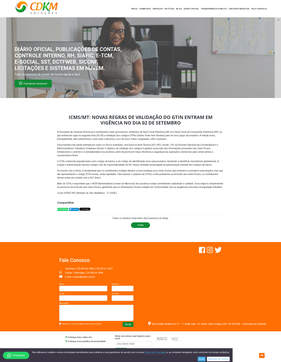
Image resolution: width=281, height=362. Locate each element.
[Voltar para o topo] (261, 355)
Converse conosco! (35, 83)
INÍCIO (134, 8)
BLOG (179, 8)
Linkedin (74, 209)
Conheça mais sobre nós (79, 337)
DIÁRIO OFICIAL (191, 8)
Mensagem (64, 303)
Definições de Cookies (218, 359)
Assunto (115, 293)
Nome (61, 284)
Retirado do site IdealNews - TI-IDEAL (96, 193)
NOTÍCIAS (169, 8)
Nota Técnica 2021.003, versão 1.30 (155, 144)
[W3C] (175, 339)
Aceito (201, 359)
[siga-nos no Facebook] (202, 251)
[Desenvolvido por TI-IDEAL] (162, 339)
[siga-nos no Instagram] (210, 251)
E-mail (61, 293)
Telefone (115, 284)
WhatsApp (64, 209)
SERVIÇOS (158, 8)
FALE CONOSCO (259, 8)
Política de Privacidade (155, 352)
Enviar (128, 324)
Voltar (141, 225)
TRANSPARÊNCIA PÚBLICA (214, 8)
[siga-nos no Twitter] (218, 251)
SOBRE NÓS (145, 8)
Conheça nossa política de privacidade (86, 341)
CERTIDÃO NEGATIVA (239, 8)
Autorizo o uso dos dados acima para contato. (82, 324)
